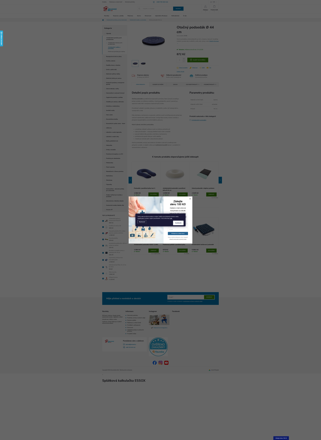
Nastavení (142, 222)
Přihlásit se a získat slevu (177, 233)
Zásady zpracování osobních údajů (177, 239)
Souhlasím (178, 223)
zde (171, 218)
